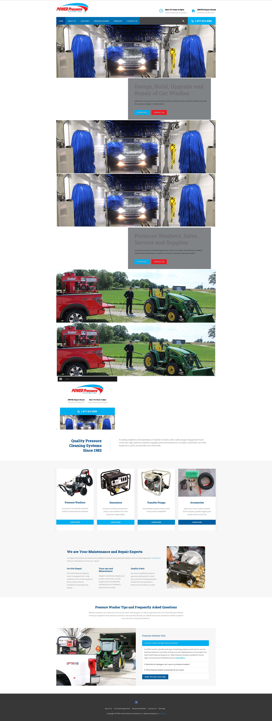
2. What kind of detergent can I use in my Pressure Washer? (167, 664)
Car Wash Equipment (122, 709)
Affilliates (118, 21)
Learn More (142, 112)
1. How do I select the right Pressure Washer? (161, 643)
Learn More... (181, 658)
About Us (72, 21)
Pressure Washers (101, 21)
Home (61, 21)
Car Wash (85, 21)
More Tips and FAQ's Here (155, 677)
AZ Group (161, 714)
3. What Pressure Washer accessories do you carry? (164, 670)
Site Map (161, 709)
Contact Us (132, 21)
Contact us (156, 558)
